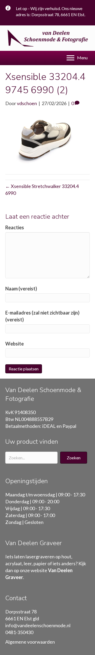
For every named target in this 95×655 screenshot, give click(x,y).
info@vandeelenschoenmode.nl (37, 625)
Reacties (14, 227)
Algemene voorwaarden (30, 642)
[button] (73, 458)
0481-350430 (19, 632)
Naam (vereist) (21, 288)
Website (14, 344)
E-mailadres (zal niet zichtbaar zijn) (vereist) (42, 316)
